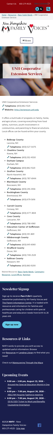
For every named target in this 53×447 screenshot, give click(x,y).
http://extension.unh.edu (26, 110)
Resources (12, 15)
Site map (20, 428)
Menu (28, 40)
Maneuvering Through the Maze (27, 363)
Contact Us (11, 4)
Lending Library (26, 353)
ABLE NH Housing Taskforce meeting (25, 395)
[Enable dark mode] (41, 9)
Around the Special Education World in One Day (29, 386)
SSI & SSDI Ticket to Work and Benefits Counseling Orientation (26, 403)
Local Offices (16, 274)
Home (4, 15)
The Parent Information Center (17, 303)
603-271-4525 (25, 4)
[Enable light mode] (37, 9)
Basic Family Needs (25, 15)
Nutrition (26, 274)
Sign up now (11, 325)
